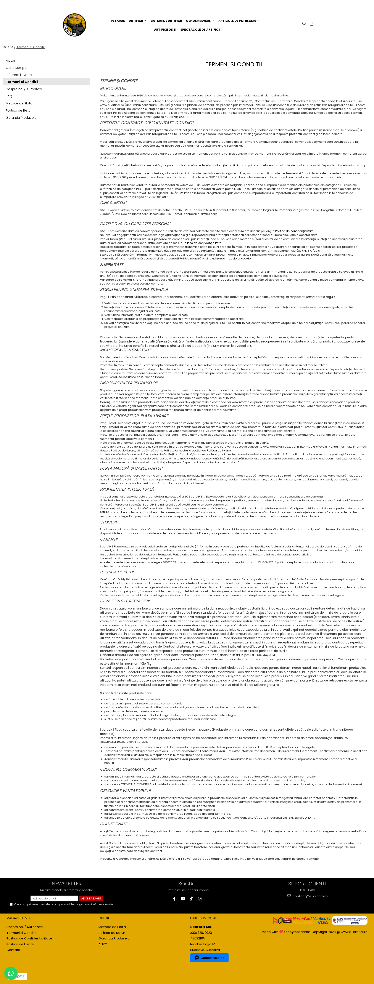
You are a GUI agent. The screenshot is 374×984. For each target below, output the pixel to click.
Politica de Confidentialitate (33, 908)
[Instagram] (199, 898)
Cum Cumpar (17, 67)
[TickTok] (191, 898)
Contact (13, 949)
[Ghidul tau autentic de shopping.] (17, 976)
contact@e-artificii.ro (227, 165)
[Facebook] (174, 898)
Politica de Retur (19, 110)
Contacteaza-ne (212, 958)
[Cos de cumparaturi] (311, 24)
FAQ (9, 96)
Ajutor (10, 60)
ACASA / (9, 47)
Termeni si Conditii (30, 47)
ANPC (102, 944)
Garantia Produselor (22, 117)
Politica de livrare (219, 450)
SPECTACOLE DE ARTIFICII (200, 29)
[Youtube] (183, 898)
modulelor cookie (238, 258)
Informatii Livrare (19, 74)
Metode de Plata (19, 103)
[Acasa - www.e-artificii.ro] (77, 25)
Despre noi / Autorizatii (24, 89)
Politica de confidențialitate (294, 231)
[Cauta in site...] (303, 24)
